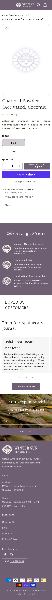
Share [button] (8, 205)
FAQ (4, 527)
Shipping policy (31, 594)
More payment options (26, 181)
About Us (7, 533)
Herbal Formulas (18, 15)
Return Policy (9, 539)
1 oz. (13, 143)
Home (5, 15)
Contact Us (8, 522)
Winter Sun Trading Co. (24, 590)
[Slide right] (32, 377)
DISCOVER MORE (26, 386)
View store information (19, 197)
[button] (6, 5)
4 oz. (14, 151)
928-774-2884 (17, 561)
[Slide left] (19, 377)
